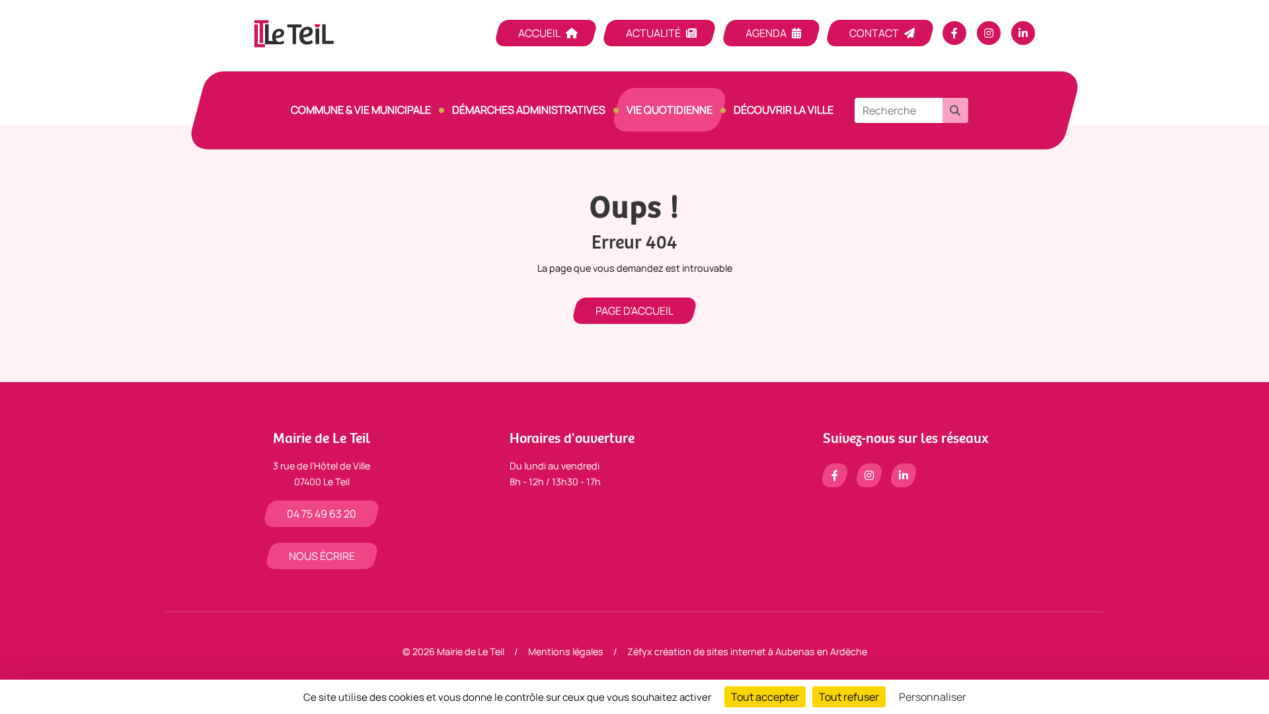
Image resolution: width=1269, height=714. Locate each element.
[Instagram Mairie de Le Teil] (989, 33)
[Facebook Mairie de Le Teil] (954, 33)
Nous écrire (322, 556)
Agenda (766, 33)
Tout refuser (849, 697)
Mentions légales (565, 651)
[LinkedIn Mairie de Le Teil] (1023, 33)
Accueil (539, 33)
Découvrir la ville (783, 109)
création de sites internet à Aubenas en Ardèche (760, 651)
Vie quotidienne (669, 109)
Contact (874, 33)
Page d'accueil (634, 310)
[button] (955, 110)
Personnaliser (932, 697)
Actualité (653, 33)
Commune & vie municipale (361, 109)
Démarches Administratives (528, 109)
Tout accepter (765, 697)
